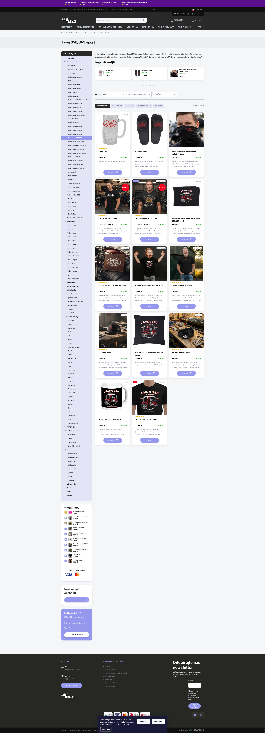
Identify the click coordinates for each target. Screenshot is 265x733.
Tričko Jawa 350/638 (75, 134)
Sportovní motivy (72, 275)
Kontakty (64, 9)
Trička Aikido (71, 225)
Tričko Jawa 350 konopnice (77, 145)
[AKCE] (149, 399)
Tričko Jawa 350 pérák (75, 130)
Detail (149, 172)
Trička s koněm (73, 457)
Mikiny (69, 492)
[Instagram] (201, 714)
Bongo (70, 339)
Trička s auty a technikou (75, 218)
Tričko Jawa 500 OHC (75, 107)
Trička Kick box (72, 252)
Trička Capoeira (72, 233)
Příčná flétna (72, 389)
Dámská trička (71, 484)
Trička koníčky (71, 290)
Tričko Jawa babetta (74, 88)
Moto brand (71, 210)
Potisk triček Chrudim (111, 683)
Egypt (70, 438)
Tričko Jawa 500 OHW (75, 104)
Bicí (69, 336)
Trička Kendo (71, 248)
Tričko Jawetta (73, 92)
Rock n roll (71, 393)
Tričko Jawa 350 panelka (76, 142)
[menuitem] (68, 27)
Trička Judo (71, 240)
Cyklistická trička (72, 294)
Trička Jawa (71, 73)
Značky (69, 495)
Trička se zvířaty (72, 286)
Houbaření (70, 309)
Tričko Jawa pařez (74, 84)
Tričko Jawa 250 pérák (75, 161)
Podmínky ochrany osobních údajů (97, 9)
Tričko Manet (71, 202)
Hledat (144, 20)
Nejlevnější (117, 106)
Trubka (70, 404)
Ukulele (70, 412)
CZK (197, 10)
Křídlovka (71, 374)
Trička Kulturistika (73, 256)
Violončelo (71, 415)
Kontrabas (71, 370)
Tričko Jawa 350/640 (75, 126)
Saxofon (70, 396)
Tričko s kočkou (73, 454)
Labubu (69, 476)
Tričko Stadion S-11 (73, 191)
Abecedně (158, 106)
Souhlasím (158, 722)
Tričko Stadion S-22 (73, 195)
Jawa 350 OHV (73, 119)
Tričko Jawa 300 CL (74, 157)
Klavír (70, 366)
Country (70, 343)
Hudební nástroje (72, 317)
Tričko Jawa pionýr (74, 81)
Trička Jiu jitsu (72, 237)
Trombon (71, 400)
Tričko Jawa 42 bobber (75, 111)
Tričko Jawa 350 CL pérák (76, 115)
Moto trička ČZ (72, 172)
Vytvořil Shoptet (183, 730)
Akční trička (71, 221)
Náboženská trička (73, 431)
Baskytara (71, 328)
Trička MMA (71, 263)
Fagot (70, 351)
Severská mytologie (74, 446)
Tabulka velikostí (116, 9)
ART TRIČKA (71, 427)
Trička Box (70, 229)
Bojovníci (70, 473)
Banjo (70, 324)
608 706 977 (74, 628)
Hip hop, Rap (72, 358)
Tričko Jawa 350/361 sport (77, 138)
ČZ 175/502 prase (74, 183)
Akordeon (71, 320)
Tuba (69, 408)
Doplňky (69, 488)
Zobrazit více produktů (150, 85)
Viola (69, 419)
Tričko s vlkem (72, 465)
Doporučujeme (102, 106)
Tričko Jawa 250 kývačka (76, 168)
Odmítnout (143, 722)
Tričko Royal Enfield (73, 187)
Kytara (70, 377)
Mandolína (71, 385)
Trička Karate (71, 244)
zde (128, 724)
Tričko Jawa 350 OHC (75, 123)
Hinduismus (72, 442)
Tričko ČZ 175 (72, 180)
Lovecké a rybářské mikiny (75, 301)
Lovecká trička (72, 305)
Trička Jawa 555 (73, 96)
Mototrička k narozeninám (75, 69)
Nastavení (106, 729)
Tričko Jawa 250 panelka (76, 164)
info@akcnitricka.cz (77, 623)
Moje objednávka (110, 686)
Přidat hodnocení (71, 600)
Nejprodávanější (144, 106)
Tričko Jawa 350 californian (77, 153)
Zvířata (69, 450)
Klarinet (70, 362)
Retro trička (71, 282)
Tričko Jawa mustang (75, 77)
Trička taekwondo (73, 279)
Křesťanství (71, 434)
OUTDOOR (70, 480)
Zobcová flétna (73, 423)
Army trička (70, 58)
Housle (70, 355)
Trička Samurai (72, 271)
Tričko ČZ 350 (72, 176)
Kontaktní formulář (77, 635)
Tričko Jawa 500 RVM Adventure (78, 100)
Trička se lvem (72, 461)
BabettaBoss (72, 214)
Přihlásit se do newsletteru (194, 706)
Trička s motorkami (73, 62)
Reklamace (128, 9)
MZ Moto (70, 199)
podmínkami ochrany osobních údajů (194, 698)
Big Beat (70, 332)
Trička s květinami (73, 469)
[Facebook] (195, 714)
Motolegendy (71, 65)
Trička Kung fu (72, 259)
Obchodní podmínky (76, 9)
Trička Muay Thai (72, 267)
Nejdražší (130, 106)
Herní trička (71, 313)
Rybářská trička (72, 298)
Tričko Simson (71, 206)
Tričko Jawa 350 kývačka (76, 149)
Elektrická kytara (73, 347)
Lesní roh (71, 381)
